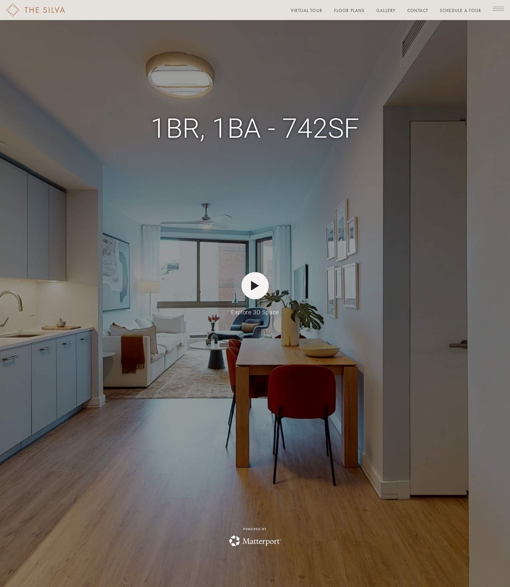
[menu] (498, 8)
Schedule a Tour (460, 10)
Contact (417, 10)
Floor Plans (349, 10)
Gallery (385, 10)
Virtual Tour (306, 10)
